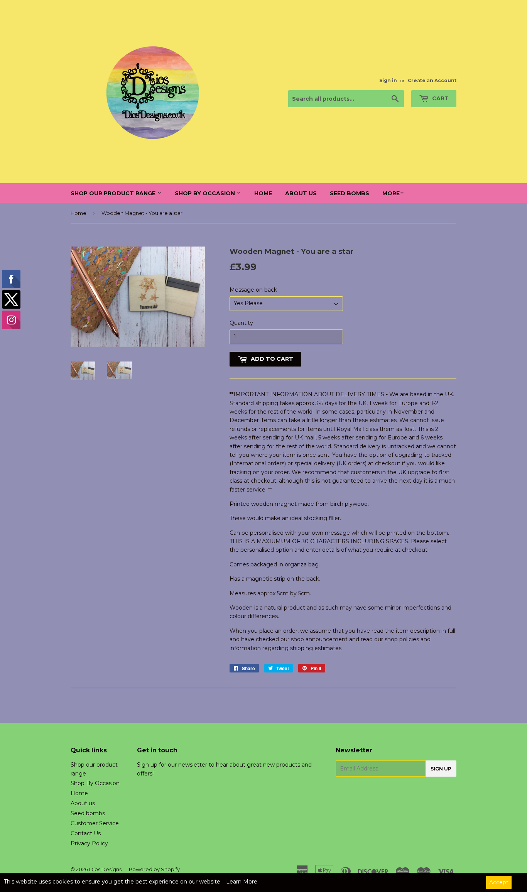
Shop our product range (114, 193)
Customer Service (95, 823)
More (391, 193)
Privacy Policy (89, 843)
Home (263, 193)
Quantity (241, 322)
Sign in (388, 80)
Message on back (253, 289)
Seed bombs (349, 193)
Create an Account (432, 80)
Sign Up (441, 769)
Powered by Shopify (154, 869)
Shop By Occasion (205, 193)
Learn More (241, 881)
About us (301, 193)
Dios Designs (105, 869)
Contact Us (86, 833)
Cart (440, 98)
